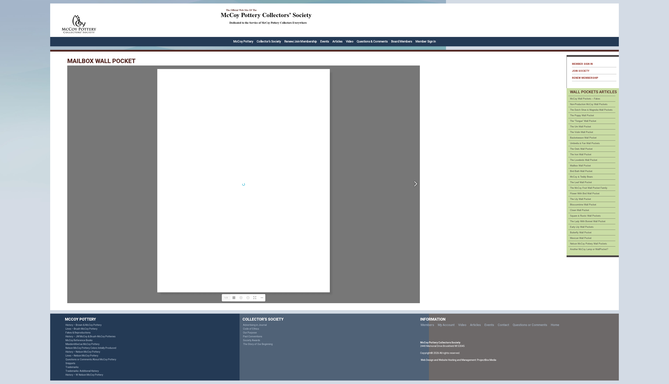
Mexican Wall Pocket (580, 238)
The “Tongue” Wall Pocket (583, 121)
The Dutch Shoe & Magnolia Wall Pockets (591, 110)
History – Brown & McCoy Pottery (84, 325)
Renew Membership (585, 78)
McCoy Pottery (243, 41)
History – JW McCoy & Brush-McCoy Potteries (91, 336)
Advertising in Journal (255, 325)
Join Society (580, 71)
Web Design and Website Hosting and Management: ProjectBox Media (458, 360)
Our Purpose (250, 333)
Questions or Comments (530, 325)
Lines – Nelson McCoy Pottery (82, 356)
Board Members (401, 41)
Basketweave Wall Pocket (583, 137)
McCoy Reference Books (79, 340)
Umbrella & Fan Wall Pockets (585, 143)
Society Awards (251, 340)
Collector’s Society (269, 41)
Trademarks (72, 367)
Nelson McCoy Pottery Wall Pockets (588, 243)
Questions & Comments (372, 41)
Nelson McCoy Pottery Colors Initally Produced (91, 348)
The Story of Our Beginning (258, 344)
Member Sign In (426, 41)
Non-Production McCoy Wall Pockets (589, 104)
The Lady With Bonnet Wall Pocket (587, 221)
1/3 (226, 297)
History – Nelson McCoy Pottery (83, 352)
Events (324, 41)
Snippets (70, 363)
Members (427, 325)
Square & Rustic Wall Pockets (585, 215)
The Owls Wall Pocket (581, 149)
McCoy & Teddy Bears (581, 176)
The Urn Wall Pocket (580, 126)
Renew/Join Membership (300, 41)
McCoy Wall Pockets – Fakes (585, 98)
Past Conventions (252, 336)
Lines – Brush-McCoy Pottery (81, 329)
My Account (446, 325)
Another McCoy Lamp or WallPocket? (589, 249)
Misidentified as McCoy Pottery (82, 344)
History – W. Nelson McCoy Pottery (84, 375)
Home (555, 325)
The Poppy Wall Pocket (582, 115)
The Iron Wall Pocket (580, 154)
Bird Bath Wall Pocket (581, 171)
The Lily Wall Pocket (580, 199)
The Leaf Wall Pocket (581, 182)
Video (349, 41)
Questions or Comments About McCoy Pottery (91, 359)
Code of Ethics (251, 329)
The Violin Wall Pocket (581, 132)
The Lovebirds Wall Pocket (583, 160)
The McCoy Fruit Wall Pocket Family (588, 188)
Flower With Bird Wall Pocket (584, 193)
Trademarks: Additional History (82, 371)
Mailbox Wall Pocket (580, 165)
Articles (337, 41)
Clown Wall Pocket (579, 210)
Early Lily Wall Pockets (582, 227)
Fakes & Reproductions (78, 333)
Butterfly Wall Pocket (580, 232)
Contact (503, 325)
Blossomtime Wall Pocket (583, 204)
